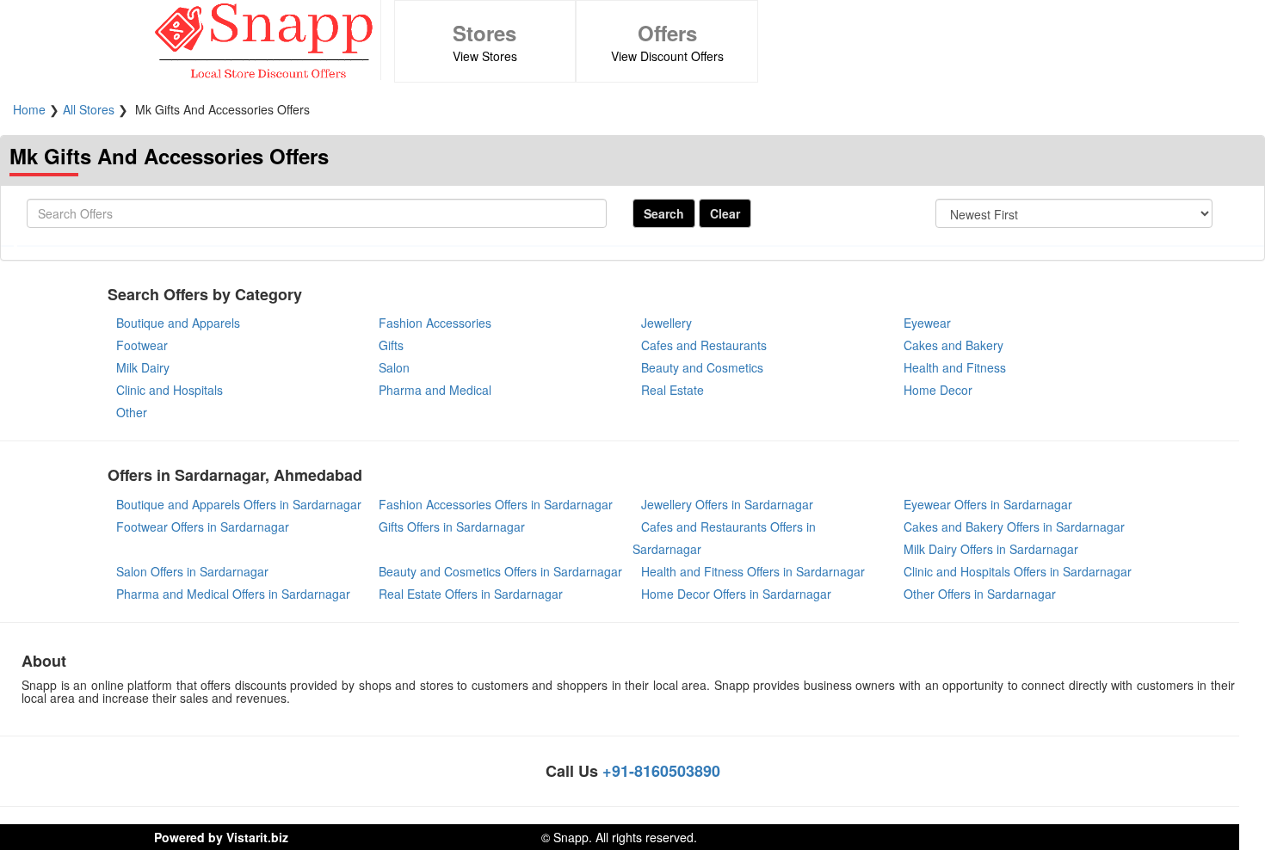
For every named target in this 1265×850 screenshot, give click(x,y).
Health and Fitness (955, 367)
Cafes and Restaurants (704, 345)
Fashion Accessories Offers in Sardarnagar (496, 504)
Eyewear (927, 322)
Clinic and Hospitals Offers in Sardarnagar (1018, 571)
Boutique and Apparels (178, 322)
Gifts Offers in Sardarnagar (452, 526)
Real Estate (672, 389)
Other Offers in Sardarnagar (980, 593)
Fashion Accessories (435, 322)
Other (131, 412)
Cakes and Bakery (953, 345)
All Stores (88, 109)
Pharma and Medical (435, 389)
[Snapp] (263, 37)
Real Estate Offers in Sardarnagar (471, 593)
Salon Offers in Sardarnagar (192, 571)
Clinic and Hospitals (169, 389)
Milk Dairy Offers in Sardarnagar (991, 548)
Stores (484, 32)
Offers (667, 32)
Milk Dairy (143, 367)
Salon (394, 367)
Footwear (142, 345)
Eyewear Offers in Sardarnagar (988, 504)
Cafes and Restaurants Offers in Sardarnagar (724, 537)
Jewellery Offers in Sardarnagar (727, 504)
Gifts (391, 345)
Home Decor (938, 389)
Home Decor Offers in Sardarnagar (736, 593)
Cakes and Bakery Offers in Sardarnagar (1014, 526)
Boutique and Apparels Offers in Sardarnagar (238, 504)
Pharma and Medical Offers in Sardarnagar (233, 593)
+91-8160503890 (661, 771)
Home (29, 109)
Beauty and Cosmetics (702, 367)
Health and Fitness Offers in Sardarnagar (753, 571)
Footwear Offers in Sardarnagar (202, 526)
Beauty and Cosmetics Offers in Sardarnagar (500, 571)
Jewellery (666, 322)
